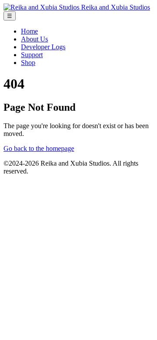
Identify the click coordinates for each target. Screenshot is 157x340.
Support (32, 54)
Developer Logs (43, 47)
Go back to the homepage (38, 148)
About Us (34, 39)
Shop (28, 62)
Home (29, 31)
